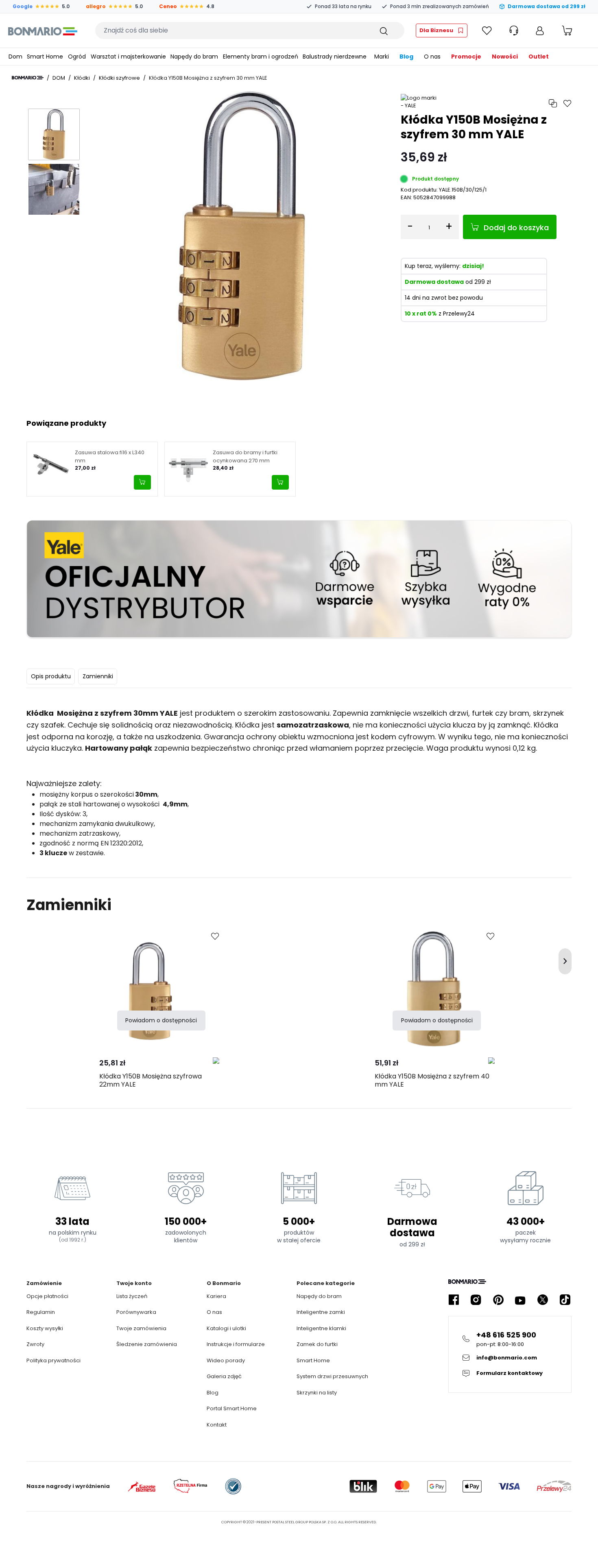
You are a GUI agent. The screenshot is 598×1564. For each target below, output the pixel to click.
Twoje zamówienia (141, 1328)
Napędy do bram (319, 1296)
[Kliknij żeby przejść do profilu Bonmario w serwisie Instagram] (476, 1300)
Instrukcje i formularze (236, 1344)
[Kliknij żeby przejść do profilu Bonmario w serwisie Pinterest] (498, 1300)
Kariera (216, 1296)
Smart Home (313, 1360)
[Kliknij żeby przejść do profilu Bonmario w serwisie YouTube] (520, 1300)
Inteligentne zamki (321, 1312)
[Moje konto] (540, 30)
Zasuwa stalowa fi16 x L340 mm (109, 456)
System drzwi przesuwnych (332, 1376)
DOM (58, 78)
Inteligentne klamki (321, 1328)
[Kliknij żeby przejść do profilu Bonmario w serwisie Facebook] (453, 1300)
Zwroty (35, 1344)
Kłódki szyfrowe (119, 78)
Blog (212, 1392)
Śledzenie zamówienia (146, 1344)
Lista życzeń (131, 1296)
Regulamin (40, 1312)
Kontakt (217, 1425)
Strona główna (28, 78)
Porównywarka (136, 1312)
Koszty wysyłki (44, 1328)
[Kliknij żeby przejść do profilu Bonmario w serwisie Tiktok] (565, 1300)
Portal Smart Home (232, 1408)
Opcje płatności (47, 1296)
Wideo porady (226, 1360)
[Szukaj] (383, 30)
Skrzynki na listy (317, 1392)
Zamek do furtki (317, 1344)
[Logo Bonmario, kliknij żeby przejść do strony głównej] (42, 30)
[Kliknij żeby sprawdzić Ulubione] (487, 30)
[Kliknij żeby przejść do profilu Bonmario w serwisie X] (542, 1300)
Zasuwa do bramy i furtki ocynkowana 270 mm (245, 456)
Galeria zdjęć (224, 1376)
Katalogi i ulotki (226, 1328)
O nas (214, 1312)
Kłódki (82, 78)
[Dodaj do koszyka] (142, 482)
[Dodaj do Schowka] (215, 936)
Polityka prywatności (53, 1360)
